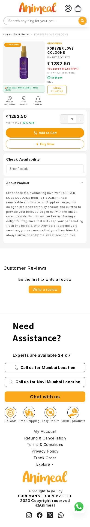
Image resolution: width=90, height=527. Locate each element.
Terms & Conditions (45, 444)
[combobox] (45, 21)
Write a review (45, 289)
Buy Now (47, 144)
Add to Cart (48, 133)
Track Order (45, 458)
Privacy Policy (45, 451)
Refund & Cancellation (45, 438)
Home (6, 34)
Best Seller (22, 34)
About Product (17, 183)
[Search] (7, 21)
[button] (78, 8)
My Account (45, 431)
